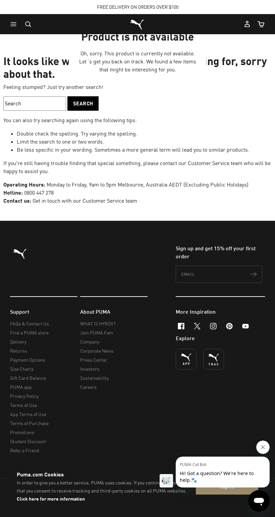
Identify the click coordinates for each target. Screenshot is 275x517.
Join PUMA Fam (96, 332)
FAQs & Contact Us (29, 323)
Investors (89, 369)
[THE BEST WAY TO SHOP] (186, 359)
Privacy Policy (24, 396)
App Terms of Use (28, 414)
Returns (18, 351)
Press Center (93, 360)
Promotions (22, 432)
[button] (15, 24)
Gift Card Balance (28, 378)
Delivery (18, 342)
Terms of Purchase (29, 423)
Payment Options (27, 360)
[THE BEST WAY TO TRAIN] (213, 359)
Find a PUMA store (29, 332)
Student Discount (28, 441)
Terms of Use (23, 405)
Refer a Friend (24, 450)
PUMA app (21, 387)
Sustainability (94, 378)
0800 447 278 (39, 192)
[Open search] (28, 24)
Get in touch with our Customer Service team (84, 200)
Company (89, 342)
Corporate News (96, 351)
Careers (88, 387)
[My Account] (247, 24)
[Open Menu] (15, 24)
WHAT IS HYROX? (98, 323)
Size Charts (22, 369)
